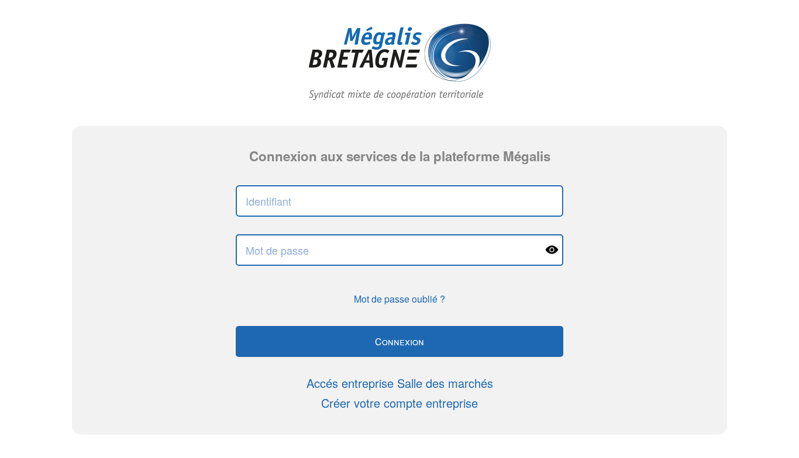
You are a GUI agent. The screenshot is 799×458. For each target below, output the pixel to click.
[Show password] (551, 250)
